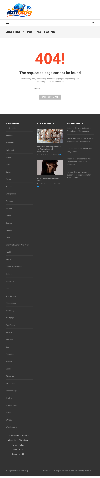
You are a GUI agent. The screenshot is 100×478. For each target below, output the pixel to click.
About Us (12, 440)
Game (8, 216)
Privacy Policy (18, 445)
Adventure (10, 143)
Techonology (11, 391)
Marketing (10, 310)
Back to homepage (50, 97)
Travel (8, 413)
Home (8, 259)
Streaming (10, 376)
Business (9, 165)
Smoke (9, 361)
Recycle (9, 332)
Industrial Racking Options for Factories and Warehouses (49, 149)
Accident (9, 135)
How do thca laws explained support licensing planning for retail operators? (79, 175)
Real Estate (10, 325)
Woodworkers (11, 427)
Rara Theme (69, 471)
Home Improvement (14, 267)
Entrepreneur (11, 194)
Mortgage (10, 318)
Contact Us (14, 435)
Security (9, 340)
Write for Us (18, 449)
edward (55, 154)
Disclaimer (23, 440)
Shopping (10, 354)
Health (8, 252)
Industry (9, 274)
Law (7, 289)
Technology (10, 383)
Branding (9, 157)
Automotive (10, 150)
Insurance (10, 281)
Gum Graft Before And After (17, 245)
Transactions (11, 405)
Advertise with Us (19, 454)
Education (10, 186)
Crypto (8, 172)
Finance (9, 208)
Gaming (9, 223)
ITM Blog (24, 471)
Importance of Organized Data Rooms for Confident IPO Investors (79, 162)
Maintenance (11, 303)
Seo (7, 347)
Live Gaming (11, 296)
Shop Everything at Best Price (48, 179)
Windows (9, 420)
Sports (8, 369)
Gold (8, 238)
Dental (8, 179)
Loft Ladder (11, 128)
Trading (9, 398)
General (9, 230)
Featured (9, 201)
